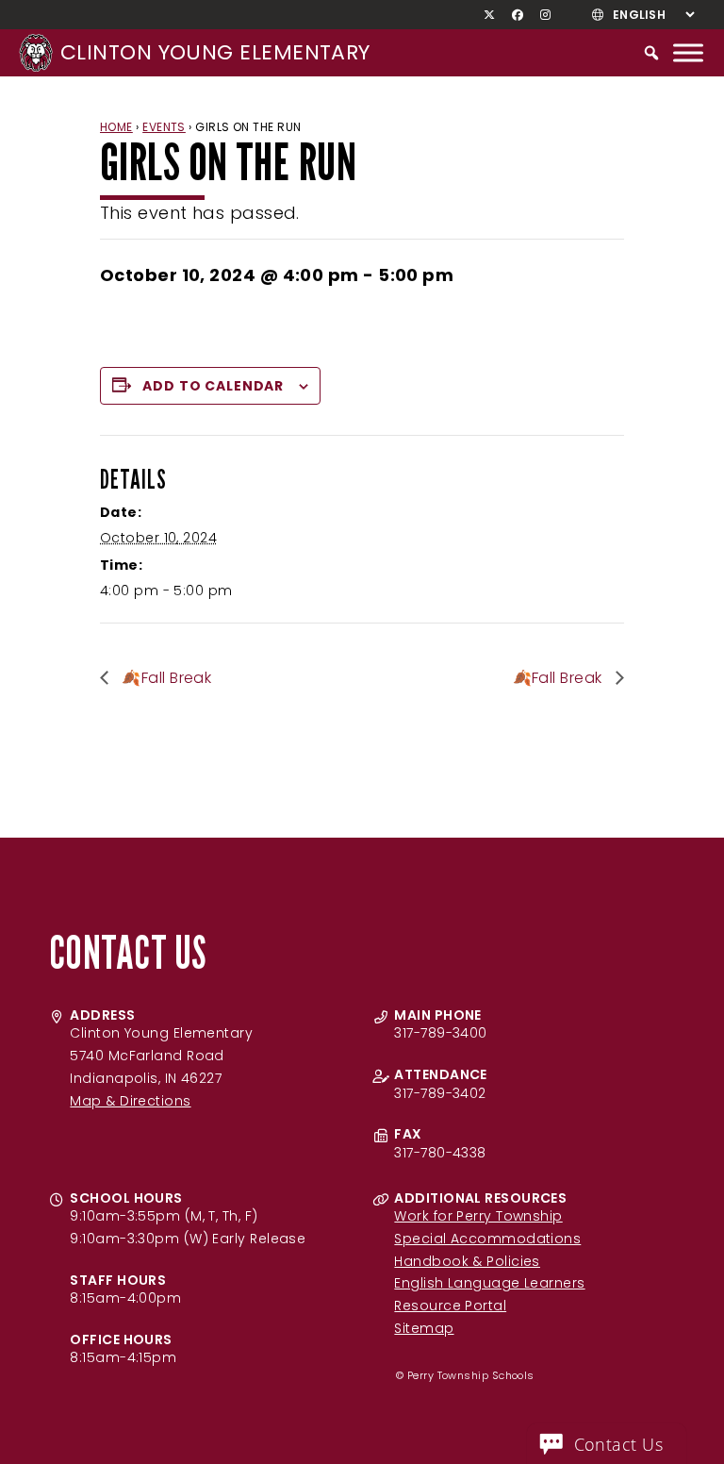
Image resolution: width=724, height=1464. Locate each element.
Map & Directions (130, 1100)
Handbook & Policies (467, 1261)
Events (164, 127)
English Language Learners (489, 1282)
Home (116, 127)
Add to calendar (213, 385)
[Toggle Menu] (688, 52)
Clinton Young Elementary (215, 52)
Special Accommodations (487, 1238)
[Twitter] (489, 15)
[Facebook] (518, 15)
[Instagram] (546, 15)
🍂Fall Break (164, 678)
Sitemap (423, 1328)
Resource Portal (450, 1305)
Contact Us (619, 1444)
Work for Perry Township (478, 1215)
